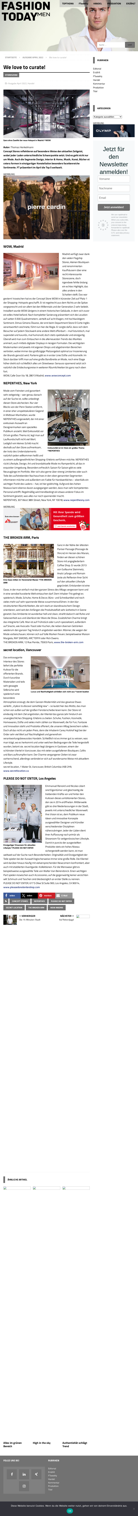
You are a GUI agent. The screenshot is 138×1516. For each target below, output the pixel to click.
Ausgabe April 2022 (17, 83)
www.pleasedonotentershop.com (21, 887)
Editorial (97, 68)
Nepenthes (39, 901)
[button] (12, 896)
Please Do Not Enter (61, 901)
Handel (31, 83)
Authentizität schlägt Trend (74, 1444)
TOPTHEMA (68, 3)
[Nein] (133, 1508)
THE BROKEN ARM (36, 907)
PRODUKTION (114, 3)
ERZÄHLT (130, 3)
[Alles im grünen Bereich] (17, 1437)
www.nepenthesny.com (76, 500)
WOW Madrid (56, 907)
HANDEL (97, 3)
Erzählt (96, 72)
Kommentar (99, 83)
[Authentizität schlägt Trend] (76, 1437)
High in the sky (41, 1443)
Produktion (98, 87)
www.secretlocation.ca (16, 771)
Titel (95, 91)
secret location (14, 907)
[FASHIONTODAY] (69, 49)
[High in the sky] (46, 1437)
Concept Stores (20, 901)
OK (70, 1511)
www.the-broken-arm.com (68, 642)
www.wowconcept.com (58, 375)
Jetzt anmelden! (114, 207)
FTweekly (83, 3)
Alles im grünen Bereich (12, 1444)
